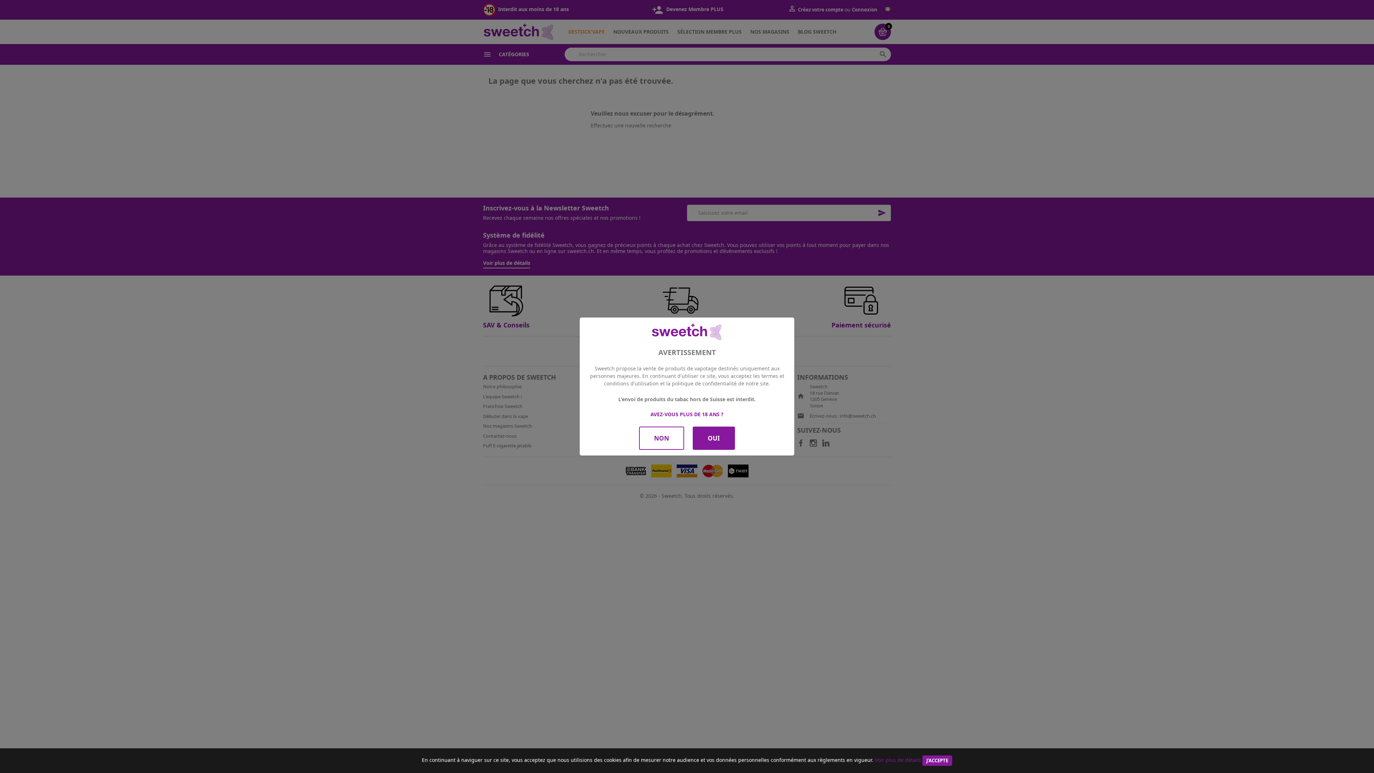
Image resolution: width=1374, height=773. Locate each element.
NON (661, 438)
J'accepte (937, 760)
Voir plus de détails (898, 760)
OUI (714, 438)
